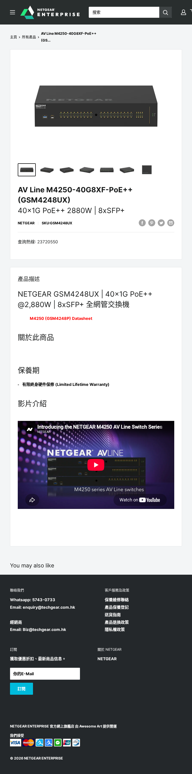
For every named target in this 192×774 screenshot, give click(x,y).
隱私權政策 (115, 629)
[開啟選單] (12, 12)
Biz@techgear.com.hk (44, 629)
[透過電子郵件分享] (170, 223)
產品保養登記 (117, 607)
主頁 (13, 37)
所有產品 (29, 37)
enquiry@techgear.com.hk (49, 607)
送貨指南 (113, 614)
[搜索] (165, 12)
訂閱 (22, 688)
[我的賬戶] (183, 12)
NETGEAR (26, 223)
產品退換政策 (117, 622)
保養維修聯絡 (117, 599)
